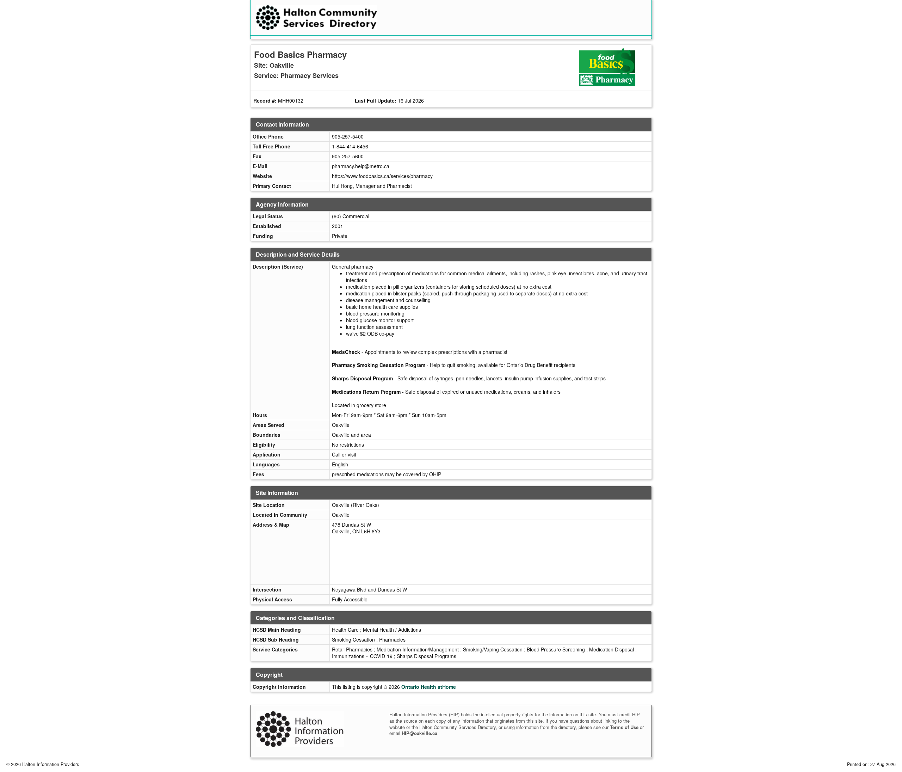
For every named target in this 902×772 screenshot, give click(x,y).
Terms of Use (624, 727)
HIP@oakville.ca (419, 733)
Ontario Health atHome (428, 686)
